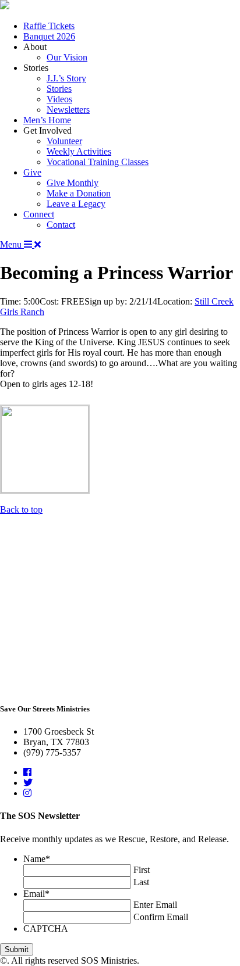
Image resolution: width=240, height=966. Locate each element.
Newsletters (68, 110)
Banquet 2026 (49, 36)
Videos (59, 99)
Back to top (21, 509)
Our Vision (67, 57)
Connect (38, 214)
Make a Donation (79, 193)
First (141, 870)
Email (36, 894)
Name (36, 859)
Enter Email (155, 905)
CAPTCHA (45, 928)
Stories (59, 89)
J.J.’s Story (66, 78)
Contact (61, 225)
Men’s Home (47, 120)
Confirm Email (160, 917)
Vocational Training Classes (98, 162)
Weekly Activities (79, 151)
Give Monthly (72, 183)
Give (32, 172)
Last (141, 882)
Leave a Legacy (76, 204)
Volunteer (64, 141)
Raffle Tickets (49, 26)
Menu (12, 244)
